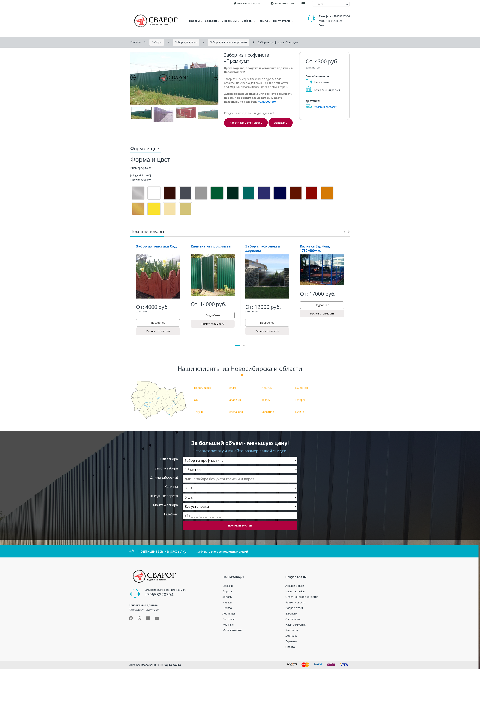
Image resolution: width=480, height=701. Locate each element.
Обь (196, 400)
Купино (299, 412)
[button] (237, 345)
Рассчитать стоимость (246, 122)
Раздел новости (295, 602)
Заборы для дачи (185, 42)
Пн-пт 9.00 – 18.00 (285, 3)
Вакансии (291, 613)
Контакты (291, 630)
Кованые (228, 624)
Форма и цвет (145, 148)
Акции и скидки (294, 585)
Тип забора (169, 459)
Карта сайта (172, 665)
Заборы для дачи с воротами (228, 42)
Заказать (280, 122)
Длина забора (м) (164, 477)
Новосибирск (202, 388)
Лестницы (229, 613)
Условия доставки (325, 107)
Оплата (290, 647)
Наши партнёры (295, 591)
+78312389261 (335, 21)
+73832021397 (267, 101)
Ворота (227, 591)
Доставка (291, 635)
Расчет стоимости (158, 331)
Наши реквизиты (295, 624)
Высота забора (166, 468)
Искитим (266, 388)
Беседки (228, 585)
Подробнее (158, 322)
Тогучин (199, 412)
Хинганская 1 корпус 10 (250, 3)
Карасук (266, 400)
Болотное (267, 412)
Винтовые (229, 619)
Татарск (300, 400)
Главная (135, 42)
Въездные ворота (164, 496)
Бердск (232, 388)
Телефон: (171, 514)
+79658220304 (341, 16)
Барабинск (234, 400)
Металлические (232, 630)
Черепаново (235, 412)
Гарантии (291, 641)
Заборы (156, 42)
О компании (292, 619)
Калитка (171, 486)
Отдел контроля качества (301, 597)
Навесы (227, 602)
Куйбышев (301, 388)
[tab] (145, 149)
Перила (227, 608)
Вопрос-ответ (294, 608)
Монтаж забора (165, 505)
